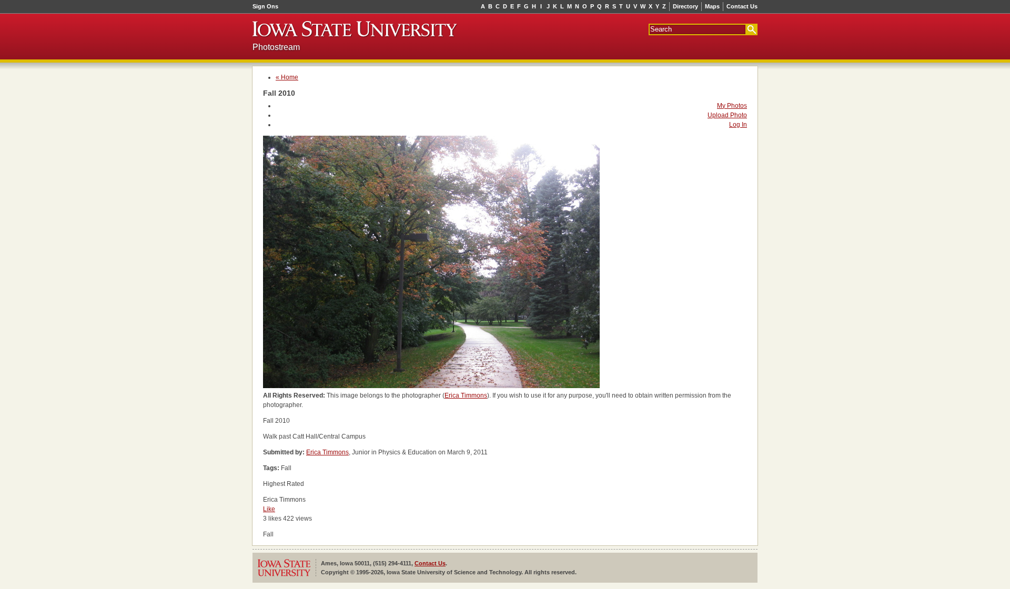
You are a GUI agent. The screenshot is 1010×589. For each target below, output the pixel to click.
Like (269, 509)
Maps (712, 6)
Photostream (276, 47)
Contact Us (742, 6)
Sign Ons (265, 6)
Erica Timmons (466, 395)
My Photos (732, 105)
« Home (287, 77)
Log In (738, 124)
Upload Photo (727, 115)
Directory (685, 6)
